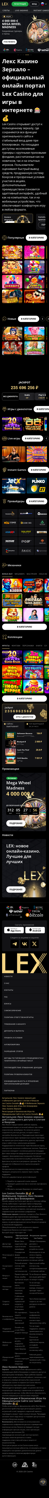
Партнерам (9, 1091)
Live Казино (21, 10)
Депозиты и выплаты (14, 1031)
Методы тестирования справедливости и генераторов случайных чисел (24, 1059)
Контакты (8, 990)
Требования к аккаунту (15, 1024)
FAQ (5, 997)
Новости (8, 976)
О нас (6, 983)
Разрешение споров (13, 1051)
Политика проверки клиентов (18, 1074)
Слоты (6, 10)
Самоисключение (12, 1010)
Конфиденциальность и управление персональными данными (21, 1082)
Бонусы (7, 1004)
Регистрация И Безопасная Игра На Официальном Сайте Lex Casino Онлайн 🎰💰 (22, 1112)
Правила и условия (13, 1038)
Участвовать (9, 42)
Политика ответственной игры (18, 1017)
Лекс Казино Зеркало (11, 1108)
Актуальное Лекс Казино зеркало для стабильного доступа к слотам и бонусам (20, 1099)
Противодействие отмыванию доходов (23, 1067)
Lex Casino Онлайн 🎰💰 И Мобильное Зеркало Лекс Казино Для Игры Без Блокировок (23, 1104)
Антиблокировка (12, 1044)
